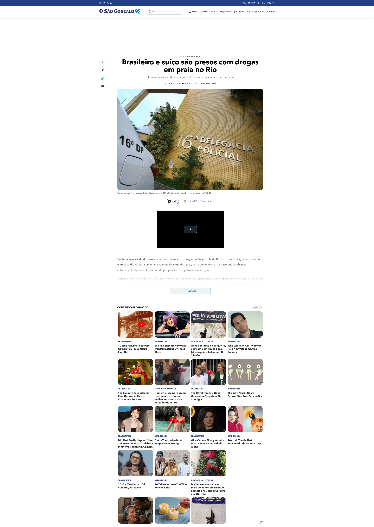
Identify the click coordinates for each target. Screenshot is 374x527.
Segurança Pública (255, 12)
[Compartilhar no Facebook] (102, 62)
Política (214, 12)
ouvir (174, 201)
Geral (242, 12)
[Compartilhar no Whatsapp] (102, 78)
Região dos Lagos (228, 12)
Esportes (270, 12)
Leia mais (190, 291)
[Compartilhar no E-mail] (102, 86)
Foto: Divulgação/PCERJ (199, 193)
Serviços (204, 12)
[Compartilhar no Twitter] (102, 70)
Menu (195, 12)
